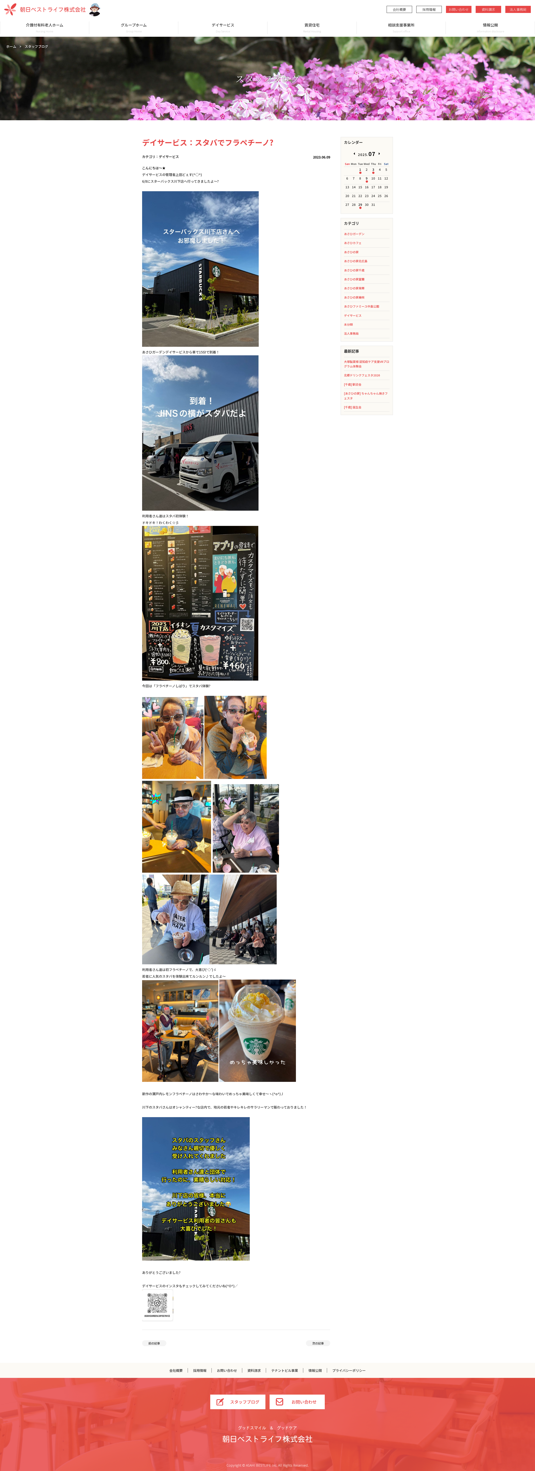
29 (360, 204)
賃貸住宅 (312, 27)
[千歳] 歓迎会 (352, 384)
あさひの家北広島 (355, 261)
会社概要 (399, 9)
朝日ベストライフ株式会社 (45, 9)
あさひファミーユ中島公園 (361, 306)
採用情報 (429, 9)
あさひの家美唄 (354, 297)
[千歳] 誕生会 (352, 407)
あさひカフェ (353, 243)
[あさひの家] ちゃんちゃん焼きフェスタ (366, 395)
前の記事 (154, 1343)
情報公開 (490, 27)
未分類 (348, 324)
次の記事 (318, 1343)
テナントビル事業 (284, 1370)
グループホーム (134, 27)
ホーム (11, 46)
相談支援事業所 (401, 27)
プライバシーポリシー (349, 1370)
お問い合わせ (459, 9)
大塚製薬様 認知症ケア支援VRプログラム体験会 (366, 364)
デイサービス (223, 27)
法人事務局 (518, 9)
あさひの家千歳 (354, 270)
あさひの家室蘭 (354, 279)
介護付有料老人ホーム (44, 27)
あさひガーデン (354, 234)
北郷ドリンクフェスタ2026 (362, 375)
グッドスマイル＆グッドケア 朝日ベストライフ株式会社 (267, 1434)
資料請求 (488, 9)
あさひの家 (351, 252)
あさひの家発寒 (354, 288)
